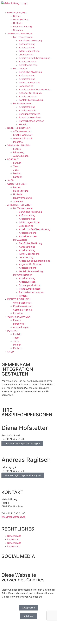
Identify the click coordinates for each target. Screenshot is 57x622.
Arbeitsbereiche (27, 61)
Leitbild (17, 162)
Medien (17, 173)
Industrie (18, 141)
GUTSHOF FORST (17, 12)
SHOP (10, 180)
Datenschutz (14, 535)
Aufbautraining (27, 44)
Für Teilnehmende (22, 37)
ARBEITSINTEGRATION (19, 33)
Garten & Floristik (22, 138)
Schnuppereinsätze (29, 113)
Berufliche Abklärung (30, 40)
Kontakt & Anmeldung (31, 99)
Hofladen (18, 23)
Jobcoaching (26, 54)
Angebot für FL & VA (30, 92)
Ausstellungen (20, 155)
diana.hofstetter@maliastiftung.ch (22, 443)
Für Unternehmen (22, 103)
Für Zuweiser (20, 68)
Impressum (13, 539)
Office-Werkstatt (22, 131)
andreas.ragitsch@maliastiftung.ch (23, 475)
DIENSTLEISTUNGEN (19, 127)
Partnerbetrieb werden (31, 120)
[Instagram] (13, 565)
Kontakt (23, 124)
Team (16, 166)
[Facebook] (5, 565)
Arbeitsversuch (27, 110)
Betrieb (17, 16)
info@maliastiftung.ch (13, 516)
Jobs (16, 169)
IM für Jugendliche (29, 51)
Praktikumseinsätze (29, 117)
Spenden (18, 30)
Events (17, 148)
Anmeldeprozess (28, 65)
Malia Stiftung (20, 19)
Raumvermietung (22, 26)
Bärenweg (18, 152)
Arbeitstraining (27, 47)
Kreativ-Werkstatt (22, 134)
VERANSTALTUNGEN (19, 145)
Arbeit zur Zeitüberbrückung (34, 58)
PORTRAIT (13, 159)
